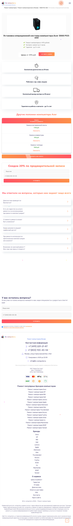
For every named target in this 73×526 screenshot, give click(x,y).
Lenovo (37, 445)
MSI (37, 440)
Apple (37, 447)
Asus (37, 434)
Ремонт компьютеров (10, 7)
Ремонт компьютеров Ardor (37, 417)
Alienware (37, 450)
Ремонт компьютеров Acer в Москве (28, 7)
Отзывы (36, 485)
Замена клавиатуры (36, 135)
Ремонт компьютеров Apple (37, 402)
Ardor (37, 463)
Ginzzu (37, 457)
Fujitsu (37, 460)
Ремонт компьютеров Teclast (37, 428)
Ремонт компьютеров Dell (37, 397)
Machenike (37, 468)
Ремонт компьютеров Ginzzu (37, 412)
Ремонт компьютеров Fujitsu (37, 415)
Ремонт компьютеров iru (36, 420)
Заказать (36, 131)
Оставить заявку (46, 54)
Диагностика (36, 487)
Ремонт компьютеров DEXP (37, 425)
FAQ (36, 492)
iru (37, 465)
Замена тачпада (37, 145)
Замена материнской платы (36, 125)
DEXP (37, 470)
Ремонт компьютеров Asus (37, 389)
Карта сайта (36, 497)
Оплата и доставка (36, 490)
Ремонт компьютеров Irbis (37, 407)
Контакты (36, 495)
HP (37, 437)
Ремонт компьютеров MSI (37, 394)
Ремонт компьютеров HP (36, 392)
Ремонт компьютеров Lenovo (37, 399)
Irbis (37, 452)
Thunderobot (37, 455)
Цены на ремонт (36, 480)
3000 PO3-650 (44, 7)
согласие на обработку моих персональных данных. (17, 327)
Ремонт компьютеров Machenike (37, 422)
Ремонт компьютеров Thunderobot (37, 410)
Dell (37, 442)
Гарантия (36, 482)
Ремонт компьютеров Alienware (37, 405)
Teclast (37, 473)
